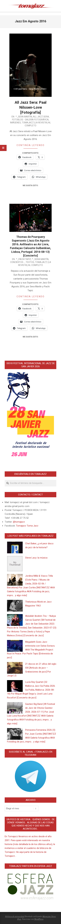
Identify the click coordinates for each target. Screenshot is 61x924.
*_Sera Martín (24, 116)
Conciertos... (17, 262)
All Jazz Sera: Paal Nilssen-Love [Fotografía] (30, 107)
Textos (30, 262)
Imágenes (15, 122)
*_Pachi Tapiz (23, 259)
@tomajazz (19, 521)
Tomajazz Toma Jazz (27, 525)
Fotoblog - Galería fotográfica (30, 119)
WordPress (38, 919)
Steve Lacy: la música (36, 557)
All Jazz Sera (41, 116)
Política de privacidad (14, 916)
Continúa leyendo (31, 145)
